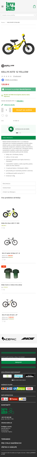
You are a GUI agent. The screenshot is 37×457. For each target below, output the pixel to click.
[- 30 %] (11, 280)
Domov (3, 22)
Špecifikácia (6, 183)
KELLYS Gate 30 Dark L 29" (10, 315)
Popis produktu (8, 138)
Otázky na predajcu (11, 80)
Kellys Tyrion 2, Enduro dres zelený (11, 285)
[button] (2, 228)
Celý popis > (20, 101)
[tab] (18, 138)
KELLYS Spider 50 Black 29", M (11, 253)
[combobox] (18, 15)
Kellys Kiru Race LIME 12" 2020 (10, 223)
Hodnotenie (7, 188)
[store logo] (9, 6)
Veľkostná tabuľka (9, 105)
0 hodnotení (17, 76)
